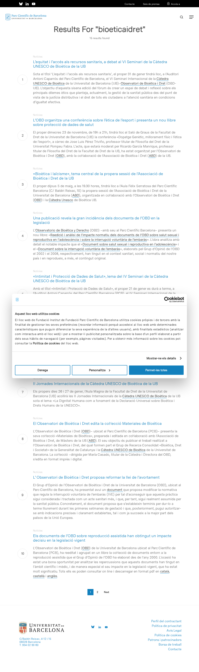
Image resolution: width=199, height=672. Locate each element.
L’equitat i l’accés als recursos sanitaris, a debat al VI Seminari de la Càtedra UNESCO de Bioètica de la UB (100, 64)
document (115, 490)
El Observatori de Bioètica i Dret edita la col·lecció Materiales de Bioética (97, 423)
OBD (59, 156)
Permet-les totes (156, 370)
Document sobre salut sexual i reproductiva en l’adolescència (129, 244)
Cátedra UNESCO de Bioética (123, 450)
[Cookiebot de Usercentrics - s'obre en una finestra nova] (167, 300)
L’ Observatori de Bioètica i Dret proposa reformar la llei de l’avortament (96, 477)
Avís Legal (174, 630)
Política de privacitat (167, 625)
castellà (39, 576)
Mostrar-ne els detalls (161, 358)
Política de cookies (46, 343)
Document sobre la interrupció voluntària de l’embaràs (79, 249)
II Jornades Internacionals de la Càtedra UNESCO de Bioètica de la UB (95, 383)
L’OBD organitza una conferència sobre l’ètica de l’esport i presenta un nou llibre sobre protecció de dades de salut (104, 122)
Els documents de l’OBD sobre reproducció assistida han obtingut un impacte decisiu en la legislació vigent (102, 538)
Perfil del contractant (166, 621)
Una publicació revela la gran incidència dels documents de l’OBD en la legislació (96, 220)
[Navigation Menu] (191, 17)
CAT (165, 9)
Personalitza (97, 370)
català (164, 571)
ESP (171, 9)
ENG (177, 9)
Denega (43, 370)
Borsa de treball (170, 644)
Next (106, 592)
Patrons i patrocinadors (165, 639)
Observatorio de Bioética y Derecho (62, 230)
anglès (52, 576)
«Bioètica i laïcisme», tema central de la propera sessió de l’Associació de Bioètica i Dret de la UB (98, 176)
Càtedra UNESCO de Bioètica (144, 396)
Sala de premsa (151, 4)
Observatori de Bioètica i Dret (143, 83)
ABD (92, 440)
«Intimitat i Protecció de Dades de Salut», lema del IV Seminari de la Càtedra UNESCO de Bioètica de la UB (100, 278)
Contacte (130, 4)
